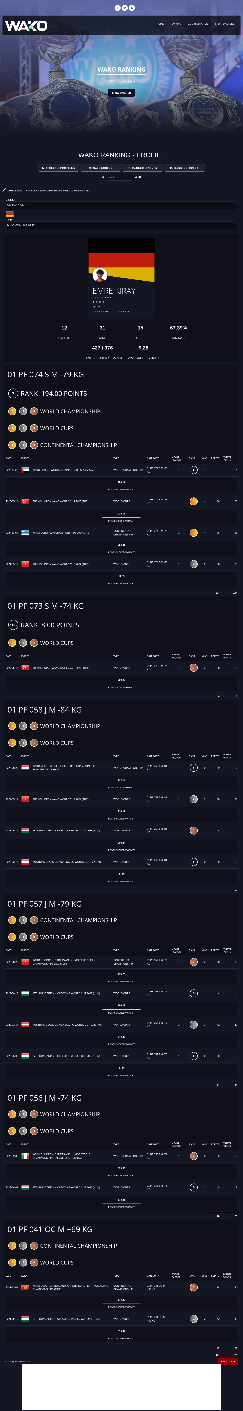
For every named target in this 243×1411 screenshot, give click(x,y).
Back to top (228, 1362)
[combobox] (121, 206)
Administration (198, 23)
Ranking (176, 23)
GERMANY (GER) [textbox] (16, 205)
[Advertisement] (121, 1387)
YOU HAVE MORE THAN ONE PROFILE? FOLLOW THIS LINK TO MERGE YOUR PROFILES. (48, 191)
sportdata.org (225, 23)
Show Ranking (121, 93)
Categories (102, 168)
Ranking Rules (186, 168)
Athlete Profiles (59, 168)
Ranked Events (144, 168)
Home (160, 23)
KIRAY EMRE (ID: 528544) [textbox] (21, 225)
